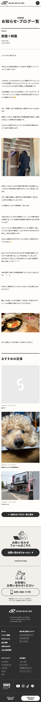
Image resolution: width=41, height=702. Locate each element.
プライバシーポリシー (26, 671)
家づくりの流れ (24, 641)
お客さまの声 (5, 646)
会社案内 (23, 658)
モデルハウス (5, 639)
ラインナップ (5, 658)
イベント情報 (5, 635)
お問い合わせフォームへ (19, 552)
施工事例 (4, 642)
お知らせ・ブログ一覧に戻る (21, 514)
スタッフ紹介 (23, 662)
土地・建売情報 (6, 650)
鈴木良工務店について (27, 631)
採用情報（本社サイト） (26, 668)
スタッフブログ (24, 665)
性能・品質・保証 (24, 638)
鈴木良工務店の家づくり (27, 635)
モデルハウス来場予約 (10, 698)
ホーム (3, 631)
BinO (3, 674)
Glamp (3, 671)
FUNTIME (4, 668)
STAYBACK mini (6, 665)
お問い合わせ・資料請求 (31, 698)
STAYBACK (4, 662)
